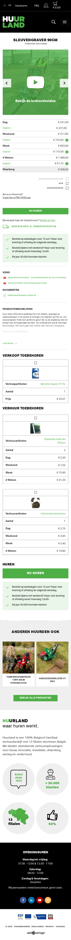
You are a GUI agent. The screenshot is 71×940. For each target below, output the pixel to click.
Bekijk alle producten (35, 698)
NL (5, 5)
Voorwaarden (22, 926)
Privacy (49, 926)
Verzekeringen (55, 188)
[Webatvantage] (36, 933)
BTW (61, 183)
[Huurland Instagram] (48, 900)
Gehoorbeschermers (53, 513)
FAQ (36, 5)
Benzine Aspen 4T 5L (53, 384)
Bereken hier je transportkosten (34, 226)
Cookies (60, 926)
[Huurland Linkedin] (31, 900)
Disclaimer (38, 926)
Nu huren (35, 211)
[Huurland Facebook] (23, 900)
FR (9, 5)
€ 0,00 (56, 7)
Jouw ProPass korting (50, 179)
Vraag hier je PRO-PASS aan (17, 198)
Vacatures (21, 5)
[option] (35, 82)
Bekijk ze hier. (47, 220)
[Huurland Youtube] (39, 900)
